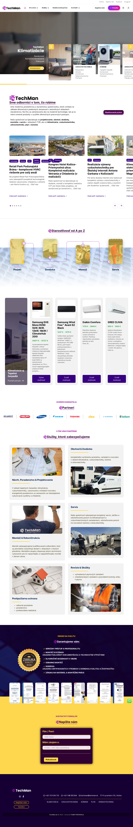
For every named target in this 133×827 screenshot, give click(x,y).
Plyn (93, 802)
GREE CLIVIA (115, 322)
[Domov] (25, 8)
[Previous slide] (51, 46)
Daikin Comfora (91, 322)
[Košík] (123, 8)
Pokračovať (51, 759)
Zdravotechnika (106, 802)
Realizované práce (60, 8)
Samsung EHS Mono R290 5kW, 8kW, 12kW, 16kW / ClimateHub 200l (40, 329)
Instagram (127, 2)
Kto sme (32, 8)
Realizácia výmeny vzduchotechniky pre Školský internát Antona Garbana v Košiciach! (102, 169)
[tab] (10, 205)
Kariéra (101, 2)
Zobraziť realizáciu (17, 196)
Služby (44, 8)
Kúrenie (84, 802)
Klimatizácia (52, 802)
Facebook (119, 2)
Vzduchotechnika (33, 68)
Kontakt (74, 8)
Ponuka (115, 8)
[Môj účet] (128, 8)
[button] (60, 62)
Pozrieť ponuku (14, 381)
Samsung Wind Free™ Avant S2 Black (66, 325)
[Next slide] (130, 46)
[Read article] (27, 154)
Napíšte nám (110, 2)
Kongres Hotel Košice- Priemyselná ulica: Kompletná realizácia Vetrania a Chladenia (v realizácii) (62, 170)
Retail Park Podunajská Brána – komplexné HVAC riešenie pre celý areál (25, 169)
